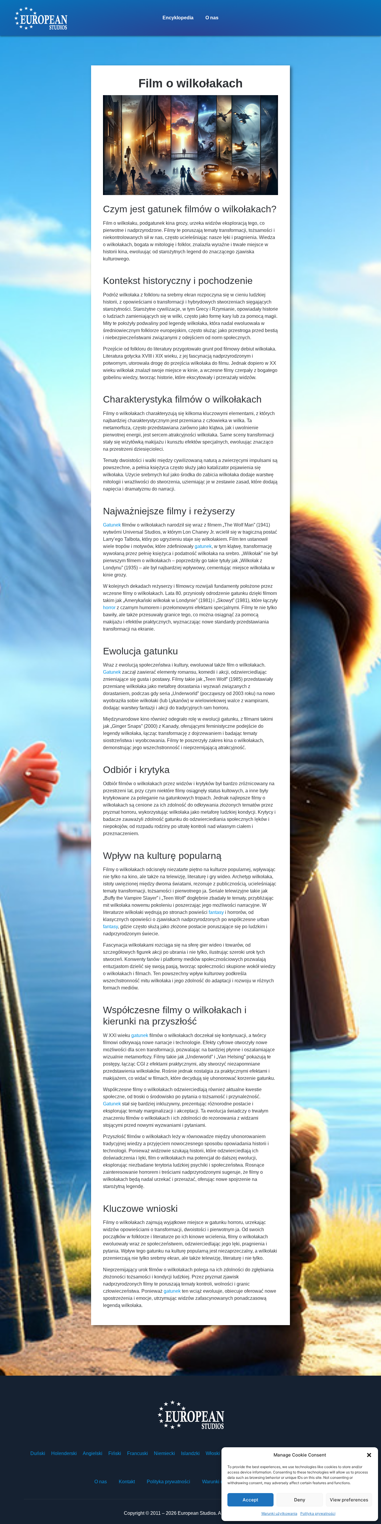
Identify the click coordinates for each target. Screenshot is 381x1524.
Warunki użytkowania (279, 1513)
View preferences (349, 1500)
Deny (299, 1500)
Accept (250, 1500)
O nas (211, 17)
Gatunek (112, 524)
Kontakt (127, 1481)
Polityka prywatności (317, 1513)
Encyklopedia (178, 17)
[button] (369, 1455)
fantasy (216, 912)
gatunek (203, 546)
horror (109, 607)
